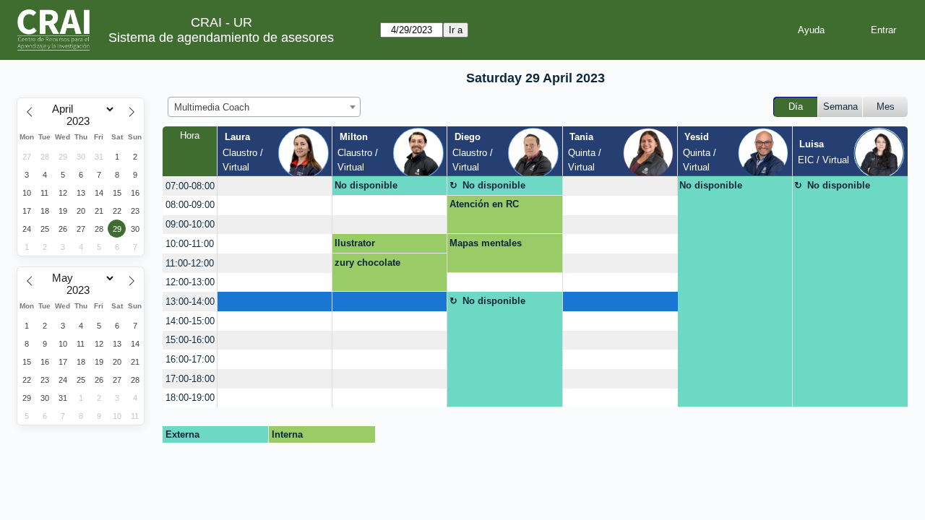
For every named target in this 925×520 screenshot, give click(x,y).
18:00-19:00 (190, 397)
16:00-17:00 (190, 359)
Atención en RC (484, 204)
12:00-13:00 (190, 282)
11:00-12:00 (189, 263)
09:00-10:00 (190, 224)
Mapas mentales (485, 243)
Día (795, 106)
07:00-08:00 (190, 186)
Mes (886, 106)
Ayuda (811, 30)
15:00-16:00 (190, 339)
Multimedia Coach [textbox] (211, 107)
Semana (840, 106)
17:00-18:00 (190, 378)
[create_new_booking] (275, 186)
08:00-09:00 (190, 204)
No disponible (366, 185)
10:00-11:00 (189, 243)
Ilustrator (355, 243)
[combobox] (264, 107)
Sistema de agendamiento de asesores (221, 37)
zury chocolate (367, 262)
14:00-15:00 (190, 321)
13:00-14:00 (190, 301)
